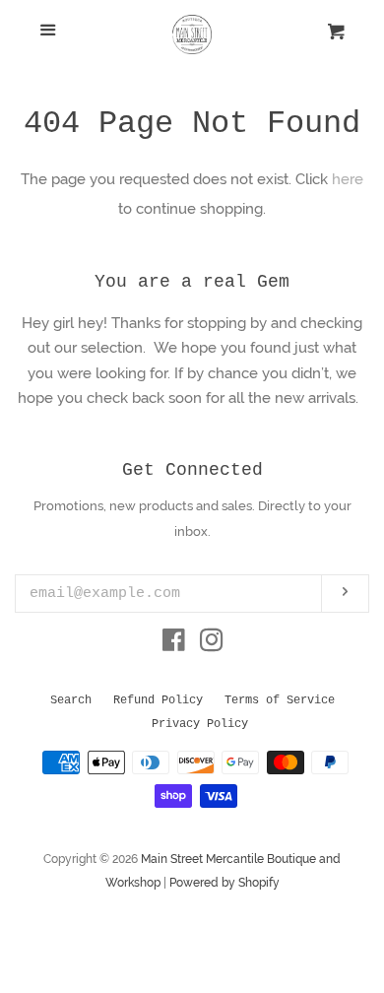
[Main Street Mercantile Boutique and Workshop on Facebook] (173, 644)
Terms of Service (279, 700)
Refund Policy (158, 700)
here (347, 179)
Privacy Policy (200, 724)
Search (71, 700)
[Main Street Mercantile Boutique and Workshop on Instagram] (212, 644)
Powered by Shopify (224, 883)
